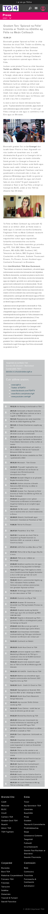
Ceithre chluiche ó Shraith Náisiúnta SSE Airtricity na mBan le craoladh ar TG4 (24, 486)
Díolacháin (6, 894)
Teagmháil (28, 839)
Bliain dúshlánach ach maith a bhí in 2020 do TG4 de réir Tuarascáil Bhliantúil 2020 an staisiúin (25, 449)
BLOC (3, 809)
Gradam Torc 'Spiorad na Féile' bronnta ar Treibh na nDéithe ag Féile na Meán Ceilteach (26, 493)
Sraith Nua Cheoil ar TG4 (23, 647)
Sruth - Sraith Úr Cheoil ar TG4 (25, 685)
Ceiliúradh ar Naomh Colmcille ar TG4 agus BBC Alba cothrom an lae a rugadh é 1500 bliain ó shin (25, 413)
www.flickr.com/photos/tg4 (22, 393)
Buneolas (5, 868)
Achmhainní (29, 886)
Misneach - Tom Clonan (23, 462)
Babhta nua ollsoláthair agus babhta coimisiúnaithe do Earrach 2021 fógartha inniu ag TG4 (25, 678)
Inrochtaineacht (31, 846)
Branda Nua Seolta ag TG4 (24, 716)
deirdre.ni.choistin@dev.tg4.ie (19, 371)
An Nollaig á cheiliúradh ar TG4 (26, 406)
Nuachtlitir (28, 813)
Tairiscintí (5, 886)
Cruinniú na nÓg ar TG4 (23, 598)
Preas (26, 817)
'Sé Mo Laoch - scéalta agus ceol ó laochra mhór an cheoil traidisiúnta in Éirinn (26, 511)
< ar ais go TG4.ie (24, 2)
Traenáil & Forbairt (9, 898)
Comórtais (28, 809)
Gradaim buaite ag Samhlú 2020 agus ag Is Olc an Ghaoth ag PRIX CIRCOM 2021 (25, 612)
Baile (26, 868)
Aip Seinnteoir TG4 (32, 805)
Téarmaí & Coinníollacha (34, 824)
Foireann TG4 (7, 879)
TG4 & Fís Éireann (20, 524)
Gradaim (27, 820)
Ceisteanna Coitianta (33, 835)
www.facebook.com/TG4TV (23, 390)
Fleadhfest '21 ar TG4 (22, 531)
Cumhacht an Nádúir (21, 641)
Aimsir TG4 (6, 828)
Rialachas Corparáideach (12, 875)
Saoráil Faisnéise (8, 901)
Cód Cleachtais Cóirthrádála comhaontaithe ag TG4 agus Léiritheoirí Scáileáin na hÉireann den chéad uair (25, 634)
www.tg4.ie (16, 384)
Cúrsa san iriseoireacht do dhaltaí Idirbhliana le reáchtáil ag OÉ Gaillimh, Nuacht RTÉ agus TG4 (24, 722)
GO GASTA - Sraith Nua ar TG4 (25, 671)
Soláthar (5, 890)
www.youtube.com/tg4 (21, 396)
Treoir (26, 801)
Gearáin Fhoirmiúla (32, 857)
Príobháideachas (31, 828)
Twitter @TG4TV (18, 387)
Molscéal (5, 805)
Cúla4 (3, 801)
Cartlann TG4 (7, 817)
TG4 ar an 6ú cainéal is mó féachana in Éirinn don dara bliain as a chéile (25, 752)
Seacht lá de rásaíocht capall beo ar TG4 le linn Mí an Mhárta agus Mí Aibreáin (25, 664)
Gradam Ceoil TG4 (9, 820)
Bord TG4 (5, 871)
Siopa (26, 831)
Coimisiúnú (29, 871)
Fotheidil (28, 843)
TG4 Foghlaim (7, 831)
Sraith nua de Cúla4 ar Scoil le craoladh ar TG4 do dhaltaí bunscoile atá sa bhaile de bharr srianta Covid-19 (26, 776)
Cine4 (4, 813)
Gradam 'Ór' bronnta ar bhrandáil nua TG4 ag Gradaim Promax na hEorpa (26, 605)
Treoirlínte (28, 875)
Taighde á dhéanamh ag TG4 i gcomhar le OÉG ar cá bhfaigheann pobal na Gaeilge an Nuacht (26, 620)
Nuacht (4, 824)
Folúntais (5, 883)
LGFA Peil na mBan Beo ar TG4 (26, 547)
